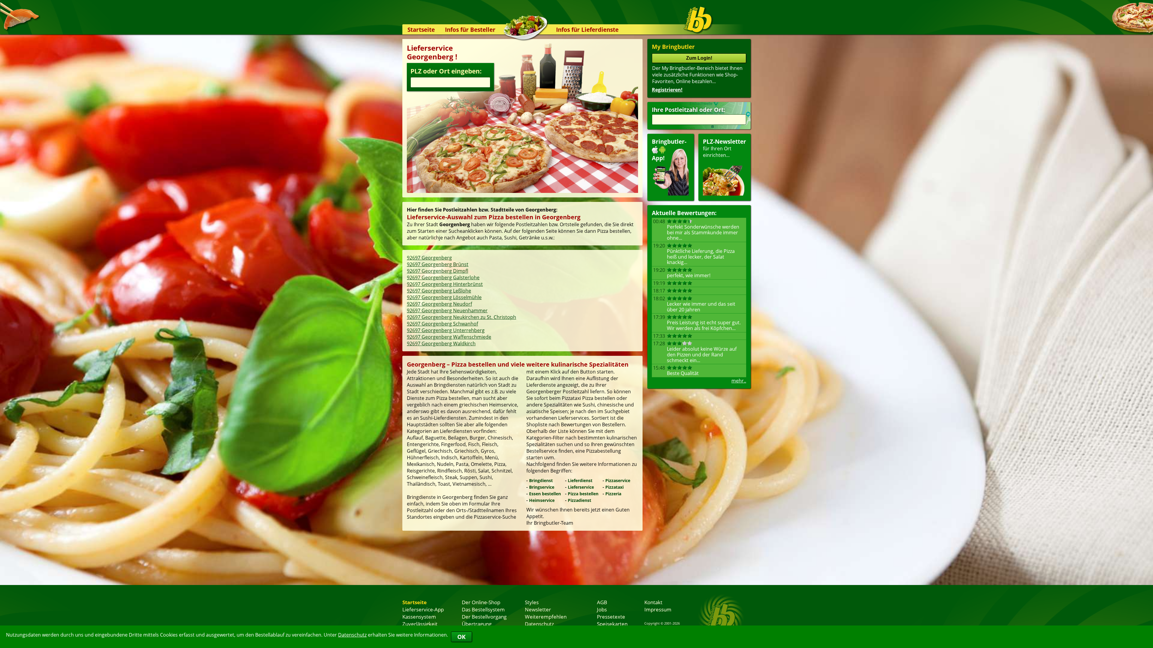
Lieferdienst (580, 480)
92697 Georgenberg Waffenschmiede (449, 337)
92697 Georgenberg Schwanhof (442, 323)
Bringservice (541, 487)
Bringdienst (541, 480)
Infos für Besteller (470, 29)
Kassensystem (419, 616)
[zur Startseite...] (698, 20)
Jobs (602, 609)
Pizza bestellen (583, 493)
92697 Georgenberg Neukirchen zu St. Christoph (461, 317)
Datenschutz (352, 635)
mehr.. (738, 380)
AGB (602, 602)
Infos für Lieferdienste (587, 29)
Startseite (421, 29)
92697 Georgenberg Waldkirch (441, 343)
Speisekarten (612, 623)
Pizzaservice (617, 480)
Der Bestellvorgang (484, 616)
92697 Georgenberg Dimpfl (437, 271)
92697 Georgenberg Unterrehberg (446, 330)
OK (461, 636)
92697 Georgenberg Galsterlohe (443, 277)
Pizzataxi (614, 487)
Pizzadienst (579, 500)
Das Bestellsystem (483, 609)
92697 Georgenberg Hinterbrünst (445, 284)
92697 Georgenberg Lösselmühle (444, 297)
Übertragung (477, 623)
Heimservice (542, 500)
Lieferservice (581, 487)
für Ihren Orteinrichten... (724, 148)
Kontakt (653, 602)
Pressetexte (611, 616)
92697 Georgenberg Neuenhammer (447, 310)
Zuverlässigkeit (419, 623)
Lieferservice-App (423, 609)
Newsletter (538, 609)
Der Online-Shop (481, 602)
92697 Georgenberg (429, 257)
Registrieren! (667, 89)
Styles (532, 602)
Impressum (657, 609)
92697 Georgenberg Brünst (437, 264)
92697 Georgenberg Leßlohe (439, 290)
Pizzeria (613, 493)
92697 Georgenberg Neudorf (439, 304)
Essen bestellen (545, 493)
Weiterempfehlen (546, 616)
